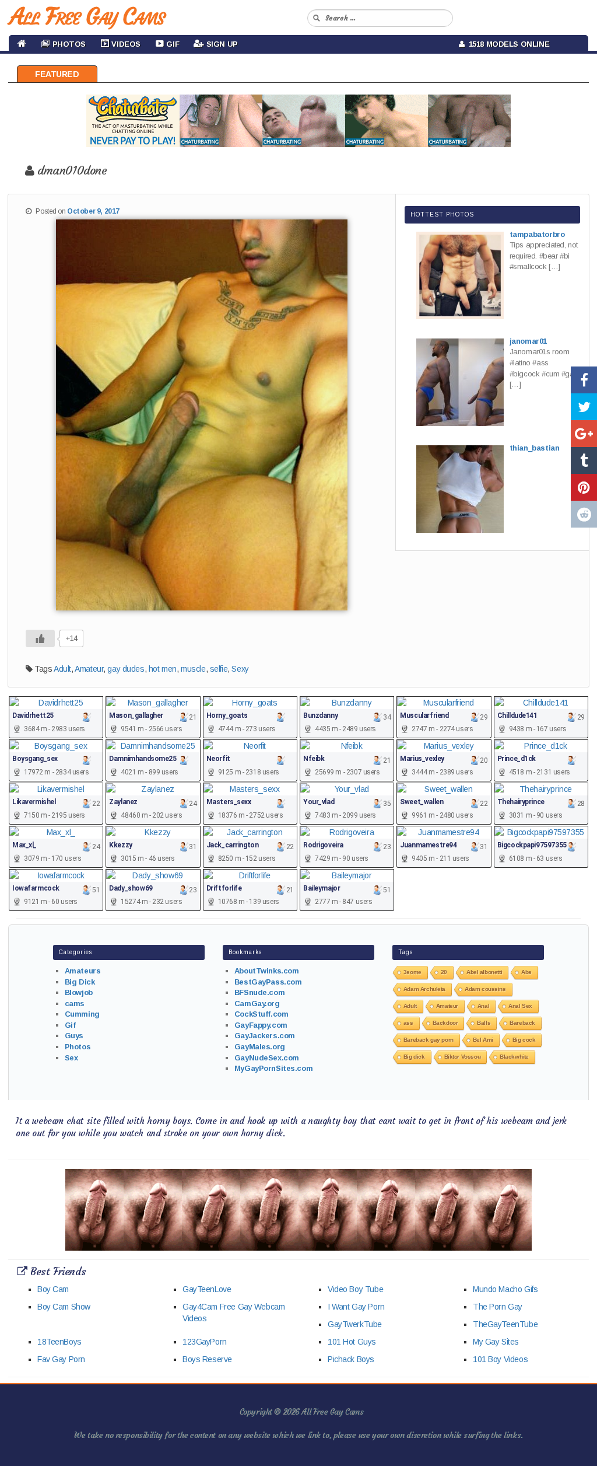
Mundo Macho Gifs (505, 1289)
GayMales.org (259, 1046)
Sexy (239, 668)
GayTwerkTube (355, 1324)
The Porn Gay (497, 1306)
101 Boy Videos (500, 1359)
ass (408, 1023)
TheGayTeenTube (505, 1324)
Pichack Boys (351, 1359)
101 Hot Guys (352, 1341)
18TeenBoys (59, 1341)
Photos (77, 1046)
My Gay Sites (496, 1341)
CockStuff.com (261, 1014)
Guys (74, 1035)
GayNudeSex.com (266, 1057)
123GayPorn (204, 1341)
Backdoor (445, 1023)
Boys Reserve (207, 1359)
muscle (193, 668)
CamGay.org (257, 1003)
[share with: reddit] (584, 514)
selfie (218, 668)
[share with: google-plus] (584, 433)
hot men (163, 668)
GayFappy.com (260, 1025)
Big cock (524, 1039)
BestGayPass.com (268, 982)
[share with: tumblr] (584, 460)
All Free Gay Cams (86, 16)
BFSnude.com (259, 992)
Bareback (522, 1023)
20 (444, 972)
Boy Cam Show (63, 1306)
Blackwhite (514, 1056)
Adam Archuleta (424, 989)
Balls (483, 1023)
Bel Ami (483, 1039)
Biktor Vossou (462, 1056)
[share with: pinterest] (584, 487)
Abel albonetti (484, 972)
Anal (483, 1006)
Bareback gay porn (428, 1039)
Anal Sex (520, 1006)
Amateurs (83, 970)
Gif (70, 1025)
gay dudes (125, 668)
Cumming (82, 1014)
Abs (526, 972)
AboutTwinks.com (266, 970)
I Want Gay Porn (356, 1306)
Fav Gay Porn (61, 1359)
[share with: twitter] (584, 406)
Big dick (414, 1056)
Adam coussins (485, 989)
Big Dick (80, 982)
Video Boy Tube (355, 1289)
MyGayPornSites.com (273, 1068)
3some (412, 972)
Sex (71, 1057)
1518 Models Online (507, 44)
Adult (62, 668)
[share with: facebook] (584, 379)
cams (75, 1003)
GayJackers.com (264, 1035)
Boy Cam (53, 1289)
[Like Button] (40, 638)
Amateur (89, 668)
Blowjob (79, 992)
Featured (57, 74)
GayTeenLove (206, 1289)
